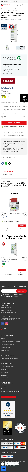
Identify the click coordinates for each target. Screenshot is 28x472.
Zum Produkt (22, 225)
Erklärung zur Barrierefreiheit (9, 358)
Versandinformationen (7, 344)
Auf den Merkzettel (8, 160)
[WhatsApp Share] (6, 163)
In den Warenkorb (14, 123)
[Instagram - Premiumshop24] (6, 324)
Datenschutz (5, 350)
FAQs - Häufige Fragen (7, 367)
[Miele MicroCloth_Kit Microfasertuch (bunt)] (14, 204)
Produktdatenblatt (13, 97)
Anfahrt (3, 389)
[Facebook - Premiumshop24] (2, 324)
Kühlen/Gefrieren (7, 9)
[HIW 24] (17, 465)
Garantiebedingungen (7, 356)
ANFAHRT (4, 328)
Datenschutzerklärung (19, 295)
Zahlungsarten (5, 347)
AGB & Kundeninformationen (9, 339)
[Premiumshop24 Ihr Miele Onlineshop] (6, 4)
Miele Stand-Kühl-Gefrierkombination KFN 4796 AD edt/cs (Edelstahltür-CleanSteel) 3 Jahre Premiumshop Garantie (13, 259)
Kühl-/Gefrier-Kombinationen (19, 9)
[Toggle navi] (26, 4)
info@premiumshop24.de (8, 313)
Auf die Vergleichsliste (9, 157)
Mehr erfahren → (7, 73)
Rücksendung (5, 369)
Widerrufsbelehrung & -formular (10, 342)
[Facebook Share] (2, 163)
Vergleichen (4, 375)
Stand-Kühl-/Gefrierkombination (10, 10)
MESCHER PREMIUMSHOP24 (11, 461)
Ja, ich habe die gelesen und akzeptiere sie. (14, 295)
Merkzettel (20, 229)
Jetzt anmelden (21, 291)
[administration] (20, 465)
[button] (11, 41)
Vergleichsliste (8, 229)
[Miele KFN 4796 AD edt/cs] (4, 264)
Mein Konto (4, 372)
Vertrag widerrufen (8, 397)
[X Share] (9, 163)
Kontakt (3, 386)
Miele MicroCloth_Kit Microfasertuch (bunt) (13, 213)
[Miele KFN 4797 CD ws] (14, 32)
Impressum (4, 353)
